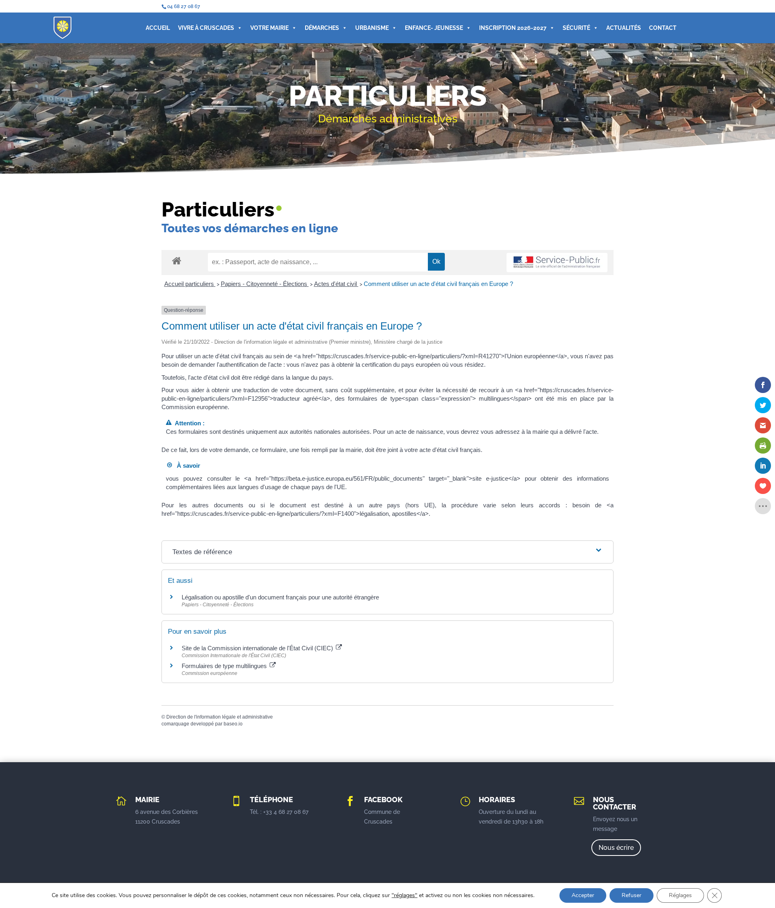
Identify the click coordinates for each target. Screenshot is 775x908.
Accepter (583, 895)
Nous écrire (616, 847)
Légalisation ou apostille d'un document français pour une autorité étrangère (280, 597)
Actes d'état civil (336, 283)
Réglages (680, 895)
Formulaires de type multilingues (225, 665)
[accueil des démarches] (177, 260)
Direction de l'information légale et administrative (219, 717)
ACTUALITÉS (623, 28)
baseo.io (233, 724)
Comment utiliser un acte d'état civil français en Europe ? (438, 283)
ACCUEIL (158, 28)
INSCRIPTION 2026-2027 (513, 28)
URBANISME (372, 28)
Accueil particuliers (190, 283)
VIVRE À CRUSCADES (206, 28)
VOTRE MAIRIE (269, 28)
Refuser (631, 895)
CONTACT (663, 28)
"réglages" (404, 895)
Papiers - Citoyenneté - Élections (265, 283)
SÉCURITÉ (576, 28)
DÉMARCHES (322, 28)
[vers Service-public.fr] (557, 263)
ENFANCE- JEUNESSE (434, 28)
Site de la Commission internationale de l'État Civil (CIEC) (258, 648)
